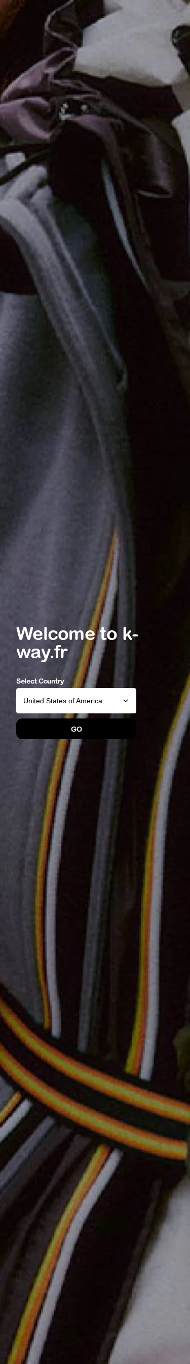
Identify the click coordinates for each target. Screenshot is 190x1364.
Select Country (40, 681)
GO (76, 729)
